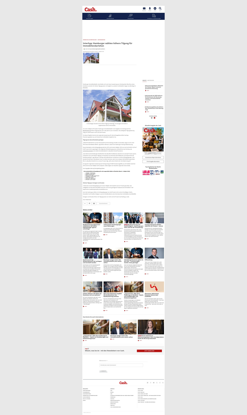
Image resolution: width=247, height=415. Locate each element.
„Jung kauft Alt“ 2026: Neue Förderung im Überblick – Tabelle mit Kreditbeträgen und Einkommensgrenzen (133, 296)
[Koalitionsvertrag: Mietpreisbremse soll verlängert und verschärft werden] (92, 253)
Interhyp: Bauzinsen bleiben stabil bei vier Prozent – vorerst (154, 225)
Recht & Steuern (86, 398)
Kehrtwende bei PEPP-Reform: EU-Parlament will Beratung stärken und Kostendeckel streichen (153, 98)
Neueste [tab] (145, 80)
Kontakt (112, 398)
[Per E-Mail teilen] (94, 203)
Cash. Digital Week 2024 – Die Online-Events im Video (149, 395)
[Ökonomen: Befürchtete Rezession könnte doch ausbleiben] (154, 286)
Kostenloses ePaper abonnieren (153, 157)
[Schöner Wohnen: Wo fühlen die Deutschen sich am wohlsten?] (92, 286)
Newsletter (113, 403)
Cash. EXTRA (140, 390)
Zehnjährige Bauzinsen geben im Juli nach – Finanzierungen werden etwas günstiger (133, 261)
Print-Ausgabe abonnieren (153, 161)
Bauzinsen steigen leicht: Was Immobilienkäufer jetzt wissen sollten (113, 261)
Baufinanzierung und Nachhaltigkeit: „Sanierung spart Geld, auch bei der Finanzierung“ (133, 226)
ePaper (111, 392)
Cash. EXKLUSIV (141, 392)
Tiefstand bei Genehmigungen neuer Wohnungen (112, 225)
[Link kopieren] (85, 203)
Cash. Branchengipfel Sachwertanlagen (147, 398)
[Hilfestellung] (154, 253)
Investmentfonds (110, 18)
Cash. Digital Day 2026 (143, 393)
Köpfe (84, 400)
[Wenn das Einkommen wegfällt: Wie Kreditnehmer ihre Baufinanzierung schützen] (113, 286)
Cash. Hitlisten (141, 400)
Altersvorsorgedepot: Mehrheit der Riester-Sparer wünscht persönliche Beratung (154, 87)
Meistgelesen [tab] (150, 80)
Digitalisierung (86, 397)
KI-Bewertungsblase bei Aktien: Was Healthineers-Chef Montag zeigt (154, 108)
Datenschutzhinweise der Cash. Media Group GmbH (121, 395)
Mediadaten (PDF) (114, 402)
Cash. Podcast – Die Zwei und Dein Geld (146, 402)
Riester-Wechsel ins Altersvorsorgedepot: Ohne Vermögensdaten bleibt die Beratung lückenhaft (151, 337)
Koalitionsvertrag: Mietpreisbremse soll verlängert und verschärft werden (92, 261)
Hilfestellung (148, 260)
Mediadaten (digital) (115, 400)
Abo (111, 390)
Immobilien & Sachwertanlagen (154, 18)
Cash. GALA (140, 397)
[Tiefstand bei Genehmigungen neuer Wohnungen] (113, 218)
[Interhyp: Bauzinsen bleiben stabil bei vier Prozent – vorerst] (154, 218)
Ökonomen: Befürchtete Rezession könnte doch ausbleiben (152, 295)
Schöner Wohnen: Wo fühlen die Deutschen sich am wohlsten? (92, 294)
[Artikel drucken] (89, 203)
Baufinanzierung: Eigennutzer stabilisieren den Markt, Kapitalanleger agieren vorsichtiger (91, 227)
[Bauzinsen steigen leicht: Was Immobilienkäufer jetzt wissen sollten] (113, 253)
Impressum (112, 397)
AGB (111, 393)
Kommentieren (103, 203)
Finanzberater (131, 18)
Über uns (112, 405)
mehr (148, 90)
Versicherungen (89, 18)
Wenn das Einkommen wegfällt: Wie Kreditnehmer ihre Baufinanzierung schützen (113, 295)
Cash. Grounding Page (115, 407)
